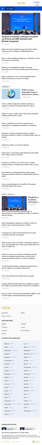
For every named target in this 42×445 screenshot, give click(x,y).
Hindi (7, 397)
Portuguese (30, 367)
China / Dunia (7, 194)
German (9, 384)
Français (4, 327)
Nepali (27, 357)
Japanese (9, 411)
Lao (26, 343)
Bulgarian (10, 357)
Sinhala (28, 384)
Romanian (29, 374)
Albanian (9, 343)
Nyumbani (5, 313)
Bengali (8, 354)
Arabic (8, 347)
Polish (28, 364)
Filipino (9, 377)
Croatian (9, 364)
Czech (8, 367)
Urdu (27, 407)
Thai (26, 397)
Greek (9, 387)
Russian (29, 377)
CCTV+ (4, 334)
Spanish (29, 387)
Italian (8, 407)
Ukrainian (30, 404)
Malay (30, 347)
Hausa (8, 390)
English (4, 324)
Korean (9, 414)
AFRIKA (5, 87)
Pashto (28, 370)
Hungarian (10, 401)
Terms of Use (16, 441)
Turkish (28, 401)
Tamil (27, 394)
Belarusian (11, 350)
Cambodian (9, 360)
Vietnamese (31, 411)
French (9, 380)
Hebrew (8, 394)
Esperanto (10, 374)
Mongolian (29, 350)
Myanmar (31, 354)
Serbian (29, 380)
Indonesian (12, 404)
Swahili (29, 390)
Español (23, 324)
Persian (28, 360)
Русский (4, 330)
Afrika (23, 313)
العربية (23, 327)
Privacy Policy (6, 441)
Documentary (25, 330)
